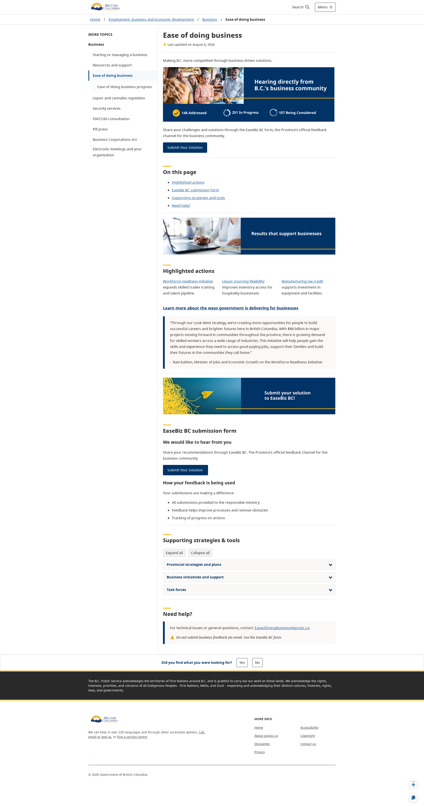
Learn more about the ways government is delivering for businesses (230, 308)
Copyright (307, 736)
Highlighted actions (188, 182)
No (257, 662)
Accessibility (309, 727)
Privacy (259, 752)
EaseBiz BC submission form (195, 190)
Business (209, 19)
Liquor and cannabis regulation (119, 98)
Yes (242, 662)
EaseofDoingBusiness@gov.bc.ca (282, 627)
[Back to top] (413, 783)
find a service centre (132, 737)
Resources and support (112, 65)
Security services (107, 108)
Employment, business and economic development (151, 19)
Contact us (308, 744)
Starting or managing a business (120, 54)
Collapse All (200, 552)
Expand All (174, 552)
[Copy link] (413, 797)
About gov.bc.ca (266, 736)
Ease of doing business (112, 75)
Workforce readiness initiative (188, 281)
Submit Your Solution (185, 147)
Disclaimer (262, 744)
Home (95, 19)
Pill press (100, 129)
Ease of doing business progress (124, 86)
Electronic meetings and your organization (117, 152)
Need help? (181, 205)
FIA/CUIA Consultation (111, 118)
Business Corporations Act (115, 139)
